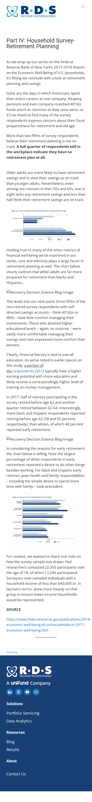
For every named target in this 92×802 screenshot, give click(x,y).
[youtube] (27, 692)
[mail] (36, 692)
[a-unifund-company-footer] (28, 681)
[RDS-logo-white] (28, 667)
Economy (11, 652)
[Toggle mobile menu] (83, 6)
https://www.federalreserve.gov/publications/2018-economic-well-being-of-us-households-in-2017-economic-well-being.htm (48, 625)
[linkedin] (9, 692)
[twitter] (18, 692)
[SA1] (39, 370)
